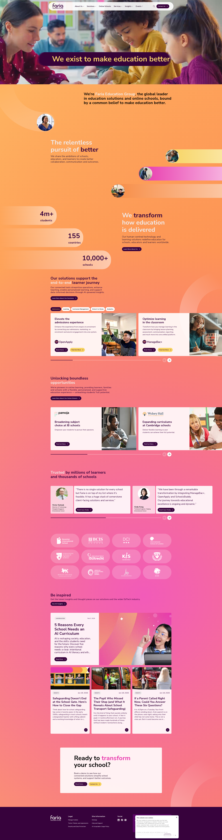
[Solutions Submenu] (96, 6)
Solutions (91, 6)
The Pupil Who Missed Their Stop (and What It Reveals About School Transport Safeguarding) (110, 704)
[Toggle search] (154, 6)
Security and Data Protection (77, 826)
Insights (128, 6)
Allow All (167, 835)
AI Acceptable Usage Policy (100, 826)
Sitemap (94, 820)
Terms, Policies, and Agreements (78, 823)
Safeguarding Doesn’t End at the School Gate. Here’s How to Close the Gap (70, 702)
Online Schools (105, 6)
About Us (78, 6)
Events (138, 6)
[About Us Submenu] (83, 6)
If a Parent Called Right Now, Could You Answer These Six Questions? (149, 702)
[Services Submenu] (122, 6)
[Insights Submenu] (132, 6)
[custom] (119, 820)
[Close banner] (176, 818)
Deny (174, 835)
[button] (169, 360)
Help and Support (97, 823)
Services (117, 6)
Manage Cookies (73, 820)
